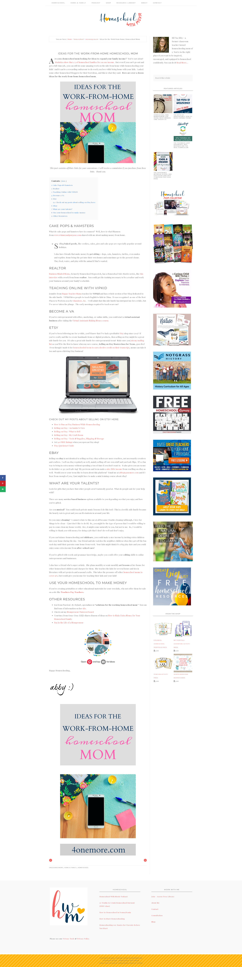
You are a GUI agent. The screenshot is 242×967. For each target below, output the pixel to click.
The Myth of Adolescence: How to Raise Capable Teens (183, 116)
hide (63, 181)
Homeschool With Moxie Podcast (113, 896)
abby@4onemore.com (129, 472)
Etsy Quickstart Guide (64, 446)
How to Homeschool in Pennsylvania (115, 912)
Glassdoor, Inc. (79, 301)
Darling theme (122, 958)
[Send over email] (3, 489)
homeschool (83, 867)
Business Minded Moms (59, 274)
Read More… (182, 62)
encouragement (56, 867)
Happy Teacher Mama (72, 294)
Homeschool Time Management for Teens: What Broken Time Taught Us (162, 117)
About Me (155, 903)
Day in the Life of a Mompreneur (68, 622)
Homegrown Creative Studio (130, 963)
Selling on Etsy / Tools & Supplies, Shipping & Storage (79, 438)
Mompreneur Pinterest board (80, 612)
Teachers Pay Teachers (72, 592)
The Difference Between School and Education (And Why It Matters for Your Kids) (163, 176)
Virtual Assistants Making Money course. (91, 320)
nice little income (114, 469)
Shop (153, 922)
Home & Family (70, 867)
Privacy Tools (68, 939)
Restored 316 (136, 958)
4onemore (121, 19)
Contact (154, 909)
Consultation (157, 915)
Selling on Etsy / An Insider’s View (69, 428)
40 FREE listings (65, 442)
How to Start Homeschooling (112, 919)
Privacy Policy (83, 939)
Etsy (122, 333)
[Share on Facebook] (3, 478)
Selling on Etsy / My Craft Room (68, 435)
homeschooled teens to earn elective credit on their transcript (101, 347)
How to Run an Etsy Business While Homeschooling (77, 424)
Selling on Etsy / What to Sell (67, 431)
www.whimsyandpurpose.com (67, 235)
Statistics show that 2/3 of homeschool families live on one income (84, 62)
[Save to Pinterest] (3, 483)
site (84, 608)
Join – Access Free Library (162, 896)
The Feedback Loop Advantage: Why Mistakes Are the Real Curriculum (182, 145)
